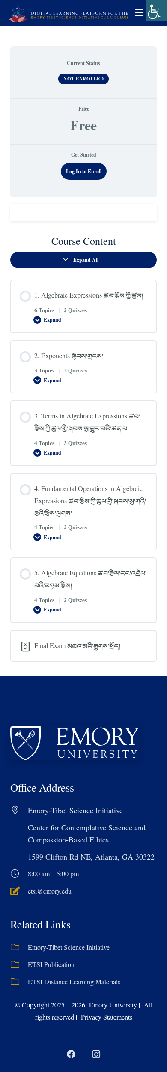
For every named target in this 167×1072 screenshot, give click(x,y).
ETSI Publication (51, 964)
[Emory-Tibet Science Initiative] (19, 947)
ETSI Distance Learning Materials (74, 981)
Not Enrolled (83, 78)
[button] (139, 13)
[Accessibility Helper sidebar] (156, 10)
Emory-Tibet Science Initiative (69, 947)
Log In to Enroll (83, 171)
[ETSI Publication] (19, 964)
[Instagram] (96, 1054)
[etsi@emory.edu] (19, 891)
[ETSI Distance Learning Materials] (19, 981)
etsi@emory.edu (50, 890)
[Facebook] (71, 1054)
